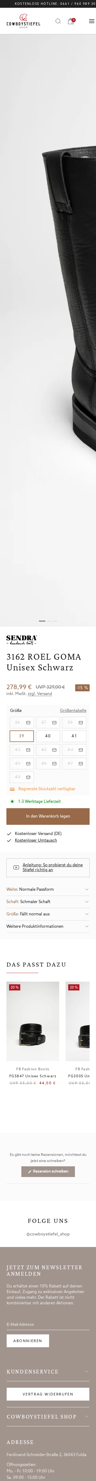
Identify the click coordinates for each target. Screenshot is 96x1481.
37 (50, 722)
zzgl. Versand (40, 694)
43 (50, 749)
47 (76, 763)
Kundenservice (33, 1372)
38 (76, 722)
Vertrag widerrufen (48, 1395)
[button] (48, 890)
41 (78, 736)
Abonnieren (27, 1341)
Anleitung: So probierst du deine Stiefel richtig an (53, 868)
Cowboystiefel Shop (42, 1417)
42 (24, 749)
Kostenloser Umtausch (36, 840)
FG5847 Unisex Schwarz (33, 1076)
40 (52, 736)
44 (76, 749)
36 (24, 722)
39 (26, 736)
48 (24, 777)
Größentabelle (73, 711)
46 (50, 763)
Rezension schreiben (53, 1173)
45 (24, 763)
